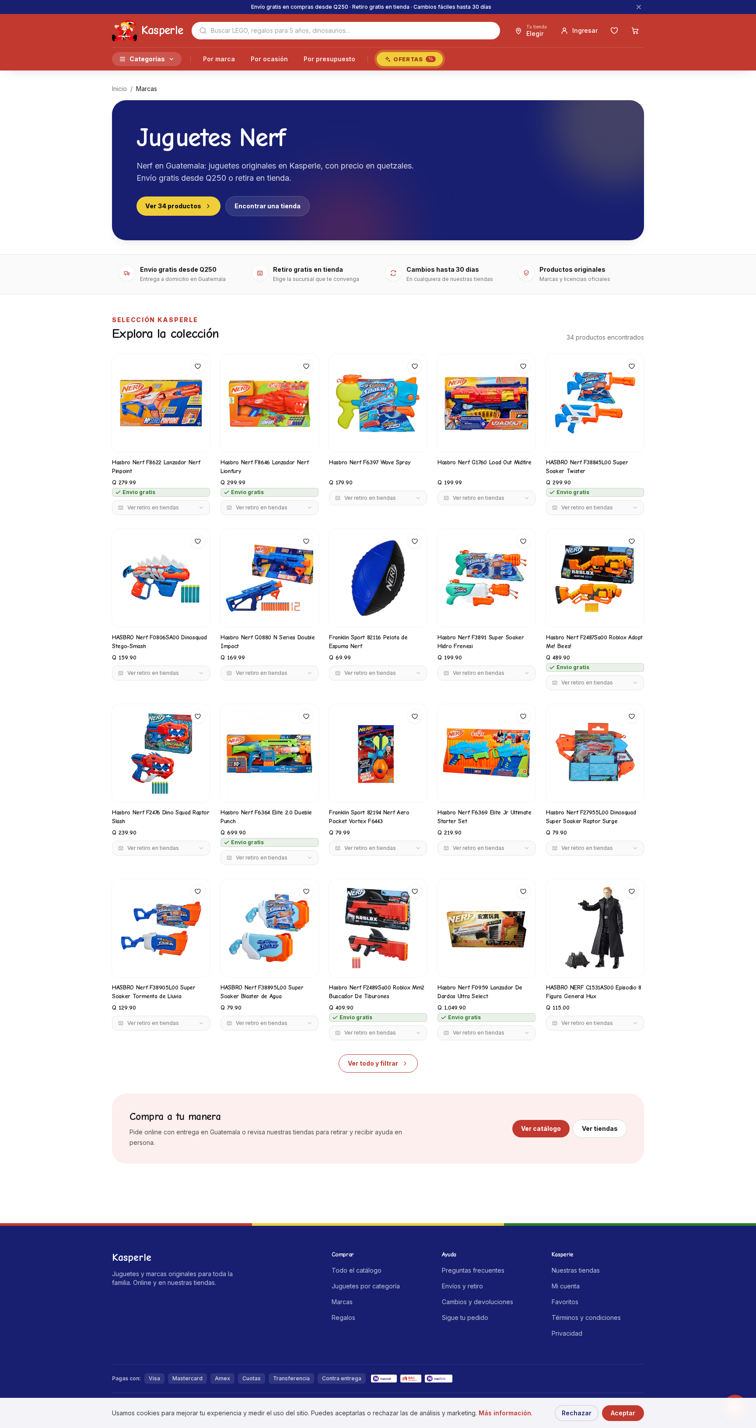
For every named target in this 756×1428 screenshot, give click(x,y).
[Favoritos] (614, 30)
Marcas (342, 1301)
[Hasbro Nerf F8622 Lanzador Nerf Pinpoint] (161, 403)
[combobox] (346, 30)
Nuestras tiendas (576, 1270)
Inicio (119, 88)
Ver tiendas (600, 1128)
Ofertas (413, 59)
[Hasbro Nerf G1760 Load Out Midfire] (487, 403)
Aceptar (623, 1413)
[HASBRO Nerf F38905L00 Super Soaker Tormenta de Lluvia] (161, 928)
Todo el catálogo (357, 1270)
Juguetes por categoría (366, 1286)
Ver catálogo (541, 1128)
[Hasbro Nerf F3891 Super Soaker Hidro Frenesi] (487, 578)
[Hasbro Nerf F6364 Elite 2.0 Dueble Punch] (269, 753)
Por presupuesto (329, 59)
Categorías (147, 59)
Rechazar (577, 1413)
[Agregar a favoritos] (198, 366)
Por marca (219, 59)
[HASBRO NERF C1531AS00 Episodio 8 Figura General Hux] (595, 928)
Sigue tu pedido (465, 1317)
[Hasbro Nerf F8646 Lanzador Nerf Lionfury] (269, 403)
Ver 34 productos (173, 206)
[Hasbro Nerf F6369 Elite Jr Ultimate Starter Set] (487, 753)
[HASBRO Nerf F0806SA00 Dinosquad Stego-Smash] (161, 578)
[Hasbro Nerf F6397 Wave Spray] (378, 403)
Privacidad (567, 1333)
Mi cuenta (566, 1286)
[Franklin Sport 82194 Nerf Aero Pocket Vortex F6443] (378, 753)
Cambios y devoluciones (477, 1301)
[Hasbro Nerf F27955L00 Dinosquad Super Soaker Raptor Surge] (595, 753)
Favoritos (565, 1301)
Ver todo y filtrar (373, 1063)
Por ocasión (269, 59)
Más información (505, 1413)
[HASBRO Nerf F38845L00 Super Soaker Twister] (595, 403)
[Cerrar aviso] (639, 7)
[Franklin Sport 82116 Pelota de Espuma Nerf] (378, 578)
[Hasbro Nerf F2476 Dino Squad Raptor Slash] (161, 753)
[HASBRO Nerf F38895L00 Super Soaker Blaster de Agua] (269, 928)
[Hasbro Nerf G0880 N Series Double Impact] (269, 578)
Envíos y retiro (462, 1286)
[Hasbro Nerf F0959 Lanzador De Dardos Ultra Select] (487, 928)
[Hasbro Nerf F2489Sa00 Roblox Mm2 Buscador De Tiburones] (378, 928)
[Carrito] (635, 30)
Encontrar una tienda (267, 206)
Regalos (343, 1317)
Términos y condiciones (586, 1317)
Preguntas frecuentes (473, 1270)
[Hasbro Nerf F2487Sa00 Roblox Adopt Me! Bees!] (595, 578)
